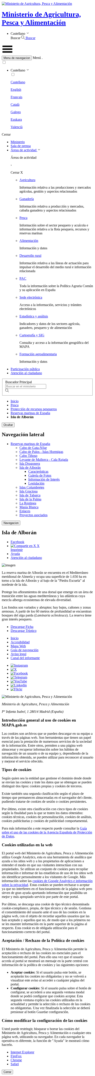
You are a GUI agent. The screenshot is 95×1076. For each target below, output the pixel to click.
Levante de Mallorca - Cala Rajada (43, 459)
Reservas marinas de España (30, 413)
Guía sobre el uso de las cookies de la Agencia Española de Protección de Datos (47, 832)
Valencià (17, 127)
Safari (15, 1064)
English (16, 89)
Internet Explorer (22, 1052)
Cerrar (7, 1072)
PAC (22, 278)
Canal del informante (25, 658)
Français (16, 97)
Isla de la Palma (30, 499)
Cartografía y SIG (31, 335)
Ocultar (8, 425)
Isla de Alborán (30, 467)
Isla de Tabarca (29, 495)
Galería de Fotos (39, 475)
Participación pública (25, 369)
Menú (37, 58)
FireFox (16, 1056)
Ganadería (26, 199)
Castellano (18, 82)
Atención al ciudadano (26, 373)
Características (38, 471)
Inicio (15, 401)
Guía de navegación (24, 650)
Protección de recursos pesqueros (34, 409)
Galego (16, 112)
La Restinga (27, 503)
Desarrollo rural (30, 255)
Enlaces (24, 511)
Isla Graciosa (28, 491)
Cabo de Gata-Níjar (33, 448)
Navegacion (11, 523)
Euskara (16, 119)
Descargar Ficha (22, 627)
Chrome (16, 1060)
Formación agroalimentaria (38, 354)
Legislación (36, 483)
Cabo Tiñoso (28, 456)
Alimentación (28, 241)
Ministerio (18, 142)
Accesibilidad (20, 642)
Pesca (23, 218)
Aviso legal (18, 654)
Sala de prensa (21, 146)
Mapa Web (18, 646)
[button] (47, 58)
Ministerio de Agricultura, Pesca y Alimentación (41, 18)
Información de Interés (44, 479)
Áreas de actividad (24, 150)
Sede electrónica (30, 297)
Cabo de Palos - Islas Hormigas (41, 452)
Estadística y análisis (33, 316)
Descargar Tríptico (23, 631)
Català (15, 104)
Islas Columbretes (31, 487)
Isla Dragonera (29, 463)
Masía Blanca (28, 507)
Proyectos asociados (33, 515)
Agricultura (27, 180)
